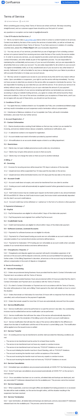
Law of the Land (30, 40)
